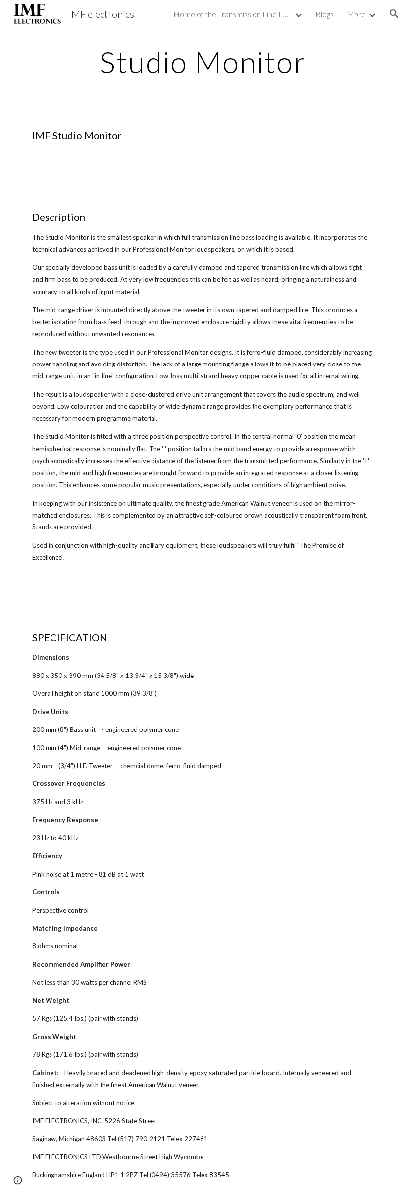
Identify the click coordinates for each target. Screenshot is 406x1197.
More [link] (356, 14)
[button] (394, 14)
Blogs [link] (324, 14)
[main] (203, 62)
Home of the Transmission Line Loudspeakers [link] (232, 14)
